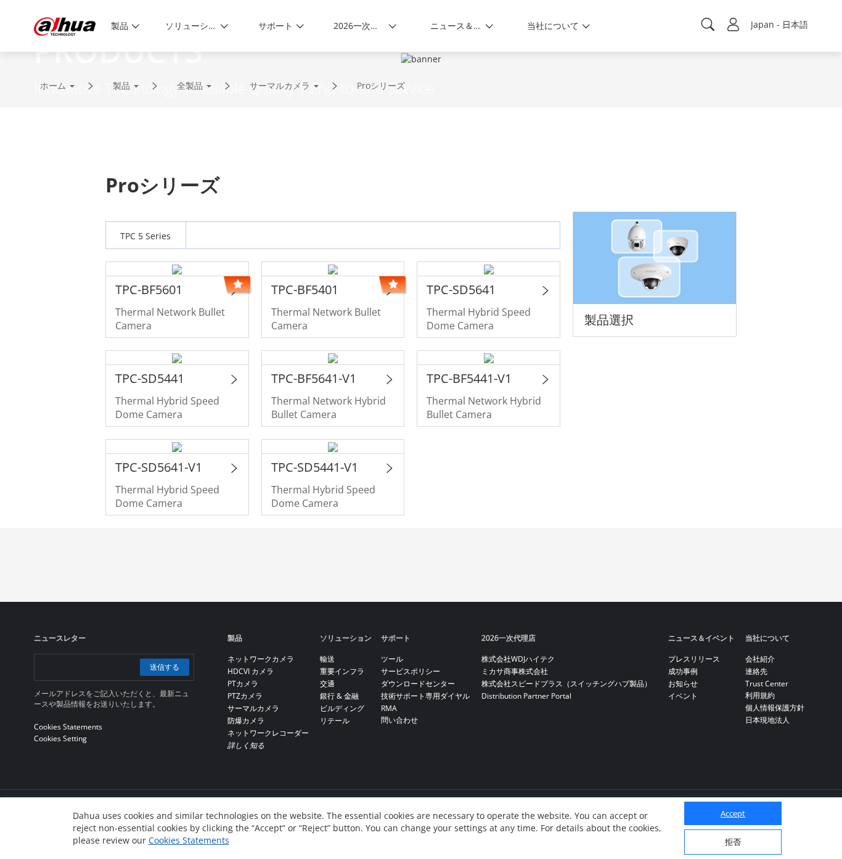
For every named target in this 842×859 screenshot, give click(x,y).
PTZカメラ (245, 696)
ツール (392, 659)
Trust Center (766, 683)
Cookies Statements (189, 840)
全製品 (190, 85)
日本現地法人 (767, 720)
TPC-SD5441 (149, 378)
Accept (733, 813)
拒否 (733, 841)
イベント (683, 696)
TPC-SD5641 (461, 289)
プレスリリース (694, 659)
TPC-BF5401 (304, 289)
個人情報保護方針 (774, 707)
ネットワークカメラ (260, 659)
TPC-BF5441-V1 (469, 378)
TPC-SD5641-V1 (158, 467)
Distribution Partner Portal (526, 696)
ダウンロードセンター (418, 683)
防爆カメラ (245, 720)
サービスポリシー (410, 671)
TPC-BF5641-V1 (313, 378)
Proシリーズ (381, 85)
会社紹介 (760, 659)
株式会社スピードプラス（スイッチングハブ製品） (566, 683)
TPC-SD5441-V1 (314, 467)
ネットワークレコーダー (268, 733)
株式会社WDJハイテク (518, 659)
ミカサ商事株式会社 (514, 671)
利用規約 (760, 695)
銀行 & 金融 (339, 696)
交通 (327, 683)
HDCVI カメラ (250, 671)
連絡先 (756, 671)
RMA (389, 708)
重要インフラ (342, 671)
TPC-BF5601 (148, 289)
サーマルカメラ (280, 85)
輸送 (327, 659)
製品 (121, 85)
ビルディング (342, 708)
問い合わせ (399, 720)
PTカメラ (242, 683)
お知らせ (683, 683)
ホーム (53, 85)
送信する (164, 667)
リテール (334, 720)
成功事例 (683, 671)
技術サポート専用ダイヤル (425, 696)
